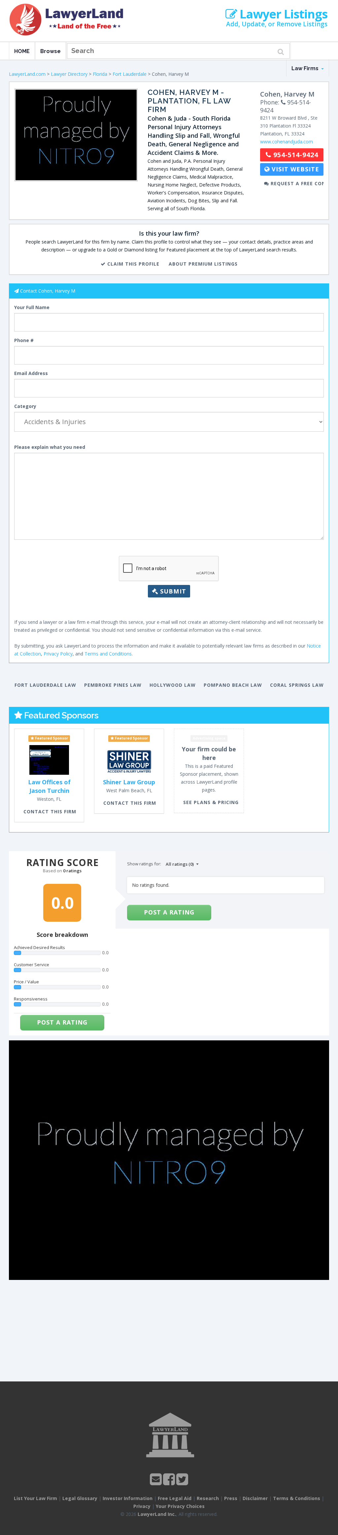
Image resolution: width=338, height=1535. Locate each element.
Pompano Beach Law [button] (233, 685)
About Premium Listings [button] (203, 264)
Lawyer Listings (282, 14)
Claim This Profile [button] (132, 264)
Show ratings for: (144, 864)
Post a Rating (62, 1022)
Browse (50, 51)
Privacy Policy (58, 654)
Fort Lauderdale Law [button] (45, 685)
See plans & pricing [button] (211, 802)
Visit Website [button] (294, 169)
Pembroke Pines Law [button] (113, 685)
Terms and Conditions (108, 654)
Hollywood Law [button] (173, 685)
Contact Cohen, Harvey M (47, 291)
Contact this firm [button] (49, 811)
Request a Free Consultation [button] (296, 183)
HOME (22, 51)
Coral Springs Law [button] (297, 685)
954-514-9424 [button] (294, 154)
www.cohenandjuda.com (286, 141)
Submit (172, 591)
